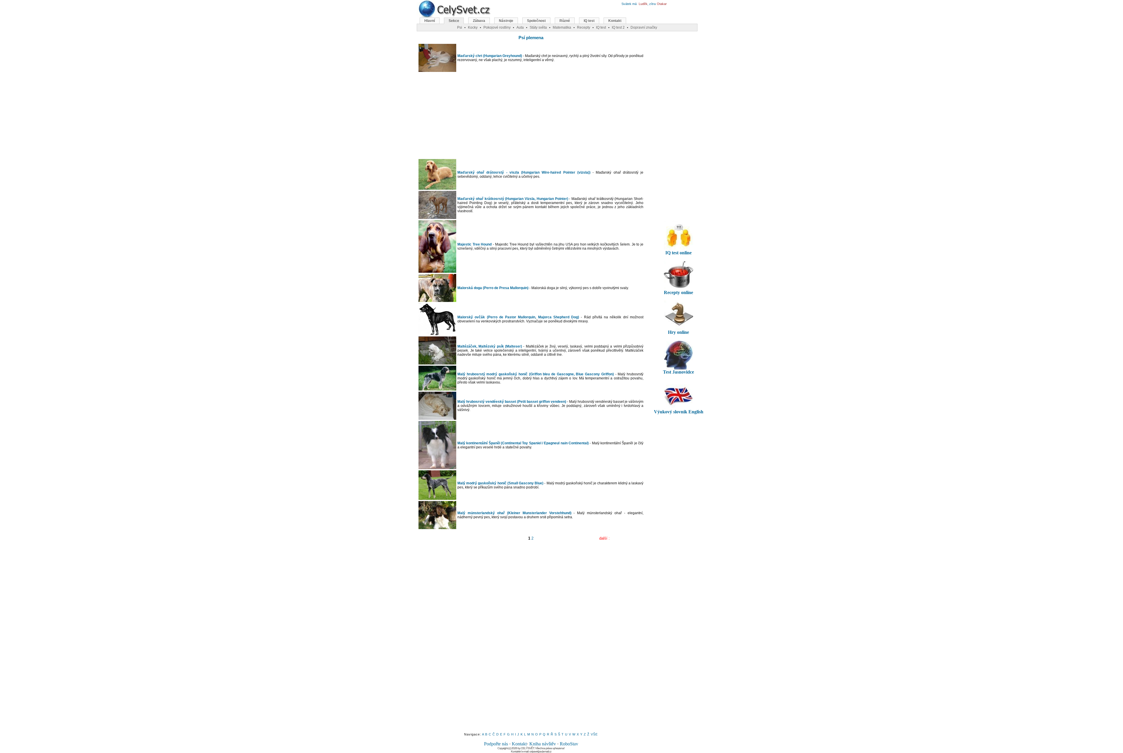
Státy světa (538, 27)
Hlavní (429, 21)
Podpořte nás (496, 743)
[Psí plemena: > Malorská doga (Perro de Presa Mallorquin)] (437, 300)
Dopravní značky (644, 27)
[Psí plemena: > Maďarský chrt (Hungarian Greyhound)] (437, 70)
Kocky (473, 27)
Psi (459, 27)
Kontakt (519, 743)
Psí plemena (531, 37)
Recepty (583, 27)
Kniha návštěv (542, 743)
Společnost (536, 21)
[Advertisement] (531, 115)
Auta (520, 27)
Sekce (454, 21)
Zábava (479, 21)
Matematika (562, 27)
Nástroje (506, 21)
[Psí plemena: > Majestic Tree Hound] (437, 271)
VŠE (594, 734)
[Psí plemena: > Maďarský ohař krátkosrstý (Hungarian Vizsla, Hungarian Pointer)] (437, 217)
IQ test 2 (618, 27)
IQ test (589, 21)
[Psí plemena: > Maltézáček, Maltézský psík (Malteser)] (437, 363)
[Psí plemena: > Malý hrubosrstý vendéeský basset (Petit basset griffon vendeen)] (437, 418)
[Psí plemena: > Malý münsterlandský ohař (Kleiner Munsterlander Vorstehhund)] (437, 528)
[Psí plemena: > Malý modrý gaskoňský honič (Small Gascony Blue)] (437, 498)
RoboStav (569, 743)
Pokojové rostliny (497, 27)
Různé (564, 21)
